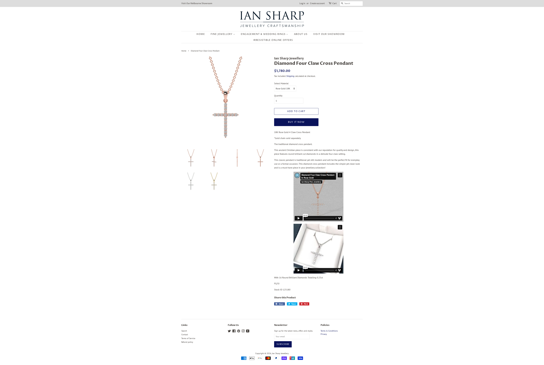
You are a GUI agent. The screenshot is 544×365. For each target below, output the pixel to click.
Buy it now (296, 122)
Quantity (278, 95)
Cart (334, 3)
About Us (301, 34)
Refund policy (187, 342)
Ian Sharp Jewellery (280, 353)
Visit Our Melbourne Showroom (196, 3)
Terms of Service (188, 338)
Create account (317, 3)
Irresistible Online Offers (273, 40)
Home (200, 34)
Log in (302, 3)
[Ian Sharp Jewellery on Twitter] (229, 331)
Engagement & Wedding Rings (263, 34)
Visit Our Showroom (329, 34)
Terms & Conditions (329, 331)
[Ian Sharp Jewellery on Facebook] (234, 331)
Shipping (290, 76)
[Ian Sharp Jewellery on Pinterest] (238, 331)
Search (184, 331)
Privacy (324, 334)
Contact (184, 334)
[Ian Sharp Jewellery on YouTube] (247, 331)
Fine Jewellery (222, 34)
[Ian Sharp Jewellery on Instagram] (243, 331)
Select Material (281, 83)
